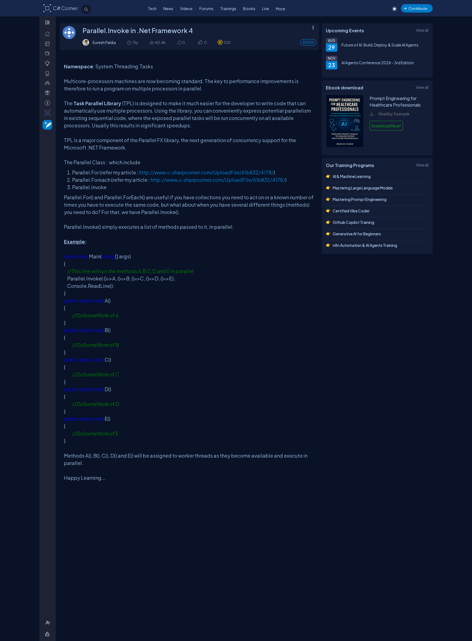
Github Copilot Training (353, 222)
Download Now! (386, 125)
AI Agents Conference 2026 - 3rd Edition (377, 62)
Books (249, 8)
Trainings (228, 8)
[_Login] (48, 634)
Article (308, 42)
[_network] (48, 83)
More (280, 8)
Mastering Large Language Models (363, 187)
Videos (186, 8)
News (168, 8)
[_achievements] (48, 73)
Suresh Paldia (104, 42)
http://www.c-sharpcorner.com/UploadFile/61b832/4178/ (206, 172)
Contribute (417, 8)
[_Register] (48, 623)
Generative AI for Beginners (357, 233)
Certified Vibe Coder (351, 210)
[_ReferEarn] (48, 93)
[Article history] (129, 42)
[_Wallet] (48, 53)
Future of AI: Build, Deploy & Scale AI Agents (379, 44)
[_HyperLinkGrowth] (46, 124)
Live (265, 8)
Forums (206, 8)
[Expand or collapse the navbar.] (48, 22)
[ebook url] (345, 145)
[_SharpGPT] (48, 113)
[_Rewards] (48, 103)
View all (422, 30)
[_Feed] (48, 34)
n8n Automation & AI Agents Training (365, 245)
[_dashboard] (48, 43)
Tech (152, 8)
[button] (200, 42)
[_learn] (48, 63)
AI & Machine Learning (352, 176)
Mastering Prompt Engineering (360, 199)
